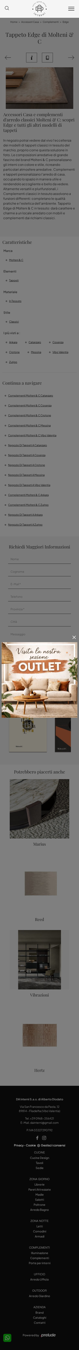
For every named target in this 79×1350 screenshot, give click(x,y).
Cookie (31, 1145)
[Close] (74, 637)
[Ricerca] (7, 8)
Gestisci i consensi (53, 1145)
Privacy (19, 1145)
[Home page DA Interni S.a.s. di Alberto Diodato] (39, 8)
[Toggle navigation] (71, 9)
